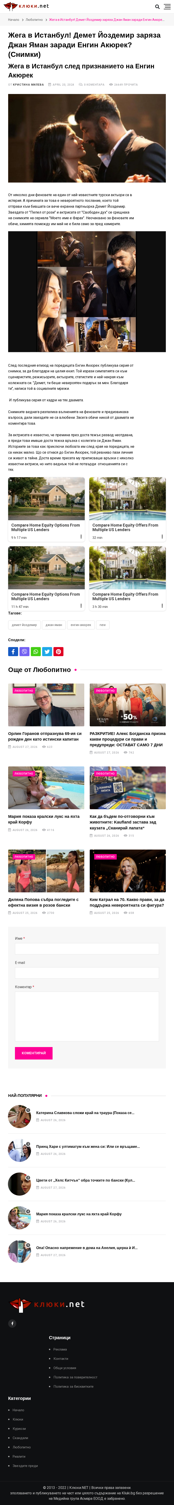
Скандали (20, 1438)
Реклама (60, 1349)
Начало (13, 20)
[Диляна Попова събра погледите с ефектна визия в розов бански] (46, 871)
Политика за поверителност (75, 1377)
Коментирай (34, 1053)
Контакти (60, 1359)
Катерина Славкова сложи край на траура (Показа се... (85, 1113)
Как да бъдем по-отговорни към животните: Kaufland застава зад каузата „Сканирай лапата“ (123, 822)
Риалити (19, 1456)
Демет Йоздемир (24, 625)
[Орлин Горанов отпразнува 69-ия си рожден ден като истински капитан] (46, 705)
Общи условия (64, 1368)
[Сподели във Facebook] (13, 651)
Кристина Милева (28, 84)
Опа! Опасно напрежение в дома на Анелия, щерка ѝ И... (87, 1248)
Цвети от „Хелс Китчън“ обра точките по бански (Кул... (85, 1180)
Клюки (18, 1419)
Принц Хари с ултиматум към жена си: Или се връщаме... (88, 1147)
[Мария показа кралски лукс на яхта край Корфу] (46, 787)
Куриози (19, 1428)
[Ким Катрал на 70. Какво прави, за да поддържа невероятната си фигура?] (128, 871)
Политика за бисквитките (73, 1386)
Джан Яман (54, 625)
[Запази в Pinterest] (58, 651)
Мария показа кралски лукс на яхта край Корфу (79, 1214)
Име (20, 938)
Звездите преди (25, 1466)
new (103, 625)
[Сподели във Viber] (24, 651)
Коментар (24, 987)
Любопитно (34, 20)
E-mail (20, 963)
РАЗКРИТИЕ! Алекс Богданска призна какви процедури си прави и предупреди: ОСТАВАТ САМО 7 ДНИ (128, 739)
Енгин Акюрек (81, 625)
